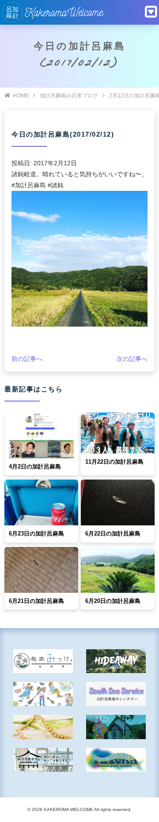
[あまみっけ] (43, 661)
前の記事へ (26, 358)
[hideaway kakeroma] (116, 661)
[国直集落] (43, 694)
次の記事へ (132, 358)
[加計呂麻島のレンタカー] (116, 694)
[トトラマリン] (116, 760)
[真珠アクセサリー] (43, 727)
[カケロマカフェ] (43, 760)
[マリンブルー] (116, 727)
